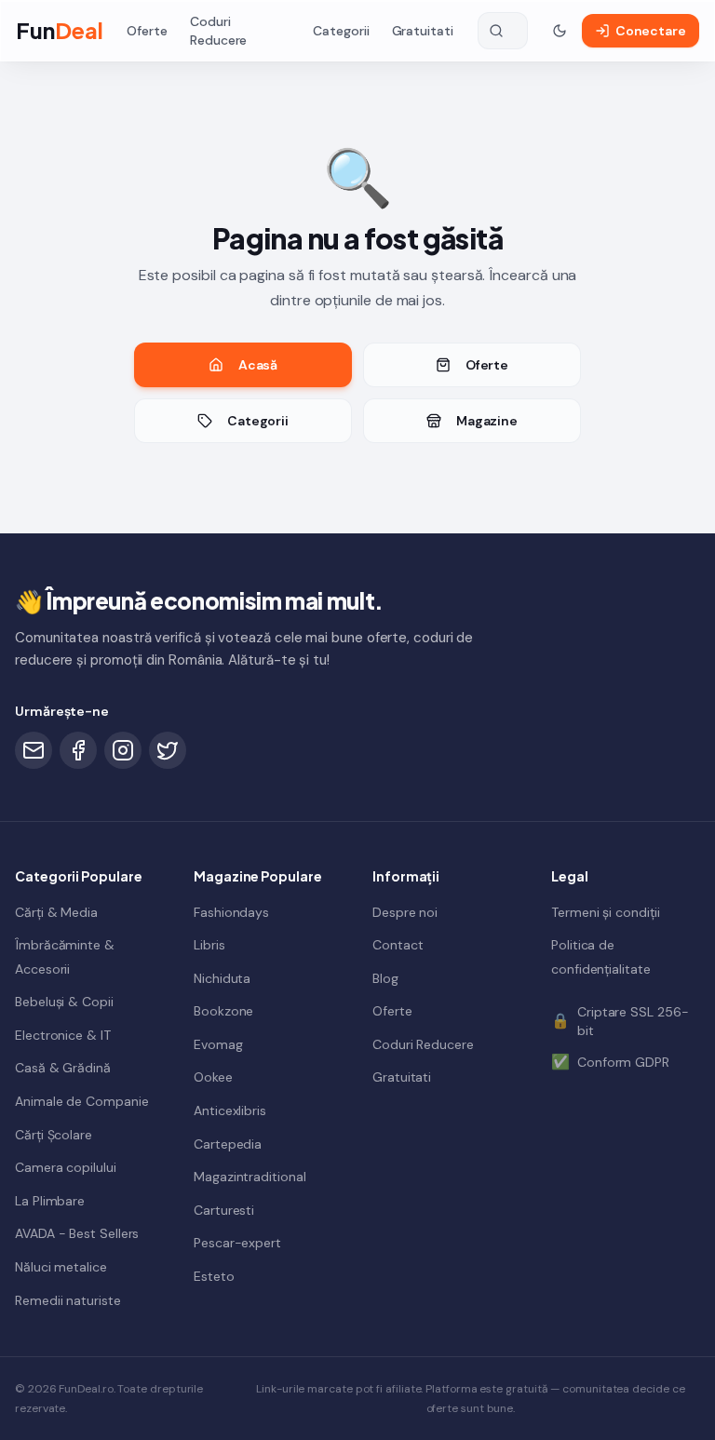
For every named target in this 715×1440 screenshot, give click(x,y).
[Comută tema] (559, 30)
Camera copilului (65, 1167)
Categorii (341, 30)
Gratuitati (422, 30)
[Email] (33, 750)
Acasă (258, 365)
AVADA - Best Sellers (77, 1233)
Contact (397, 944)
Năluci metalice (61, 1266)
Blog (385, 978)
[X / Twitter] (167, 750)
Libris (209, 944)
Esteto (214, 1276)
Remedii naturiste (68, 1300)
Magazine (487, 420)
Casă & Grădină (63, 1067)
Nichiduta (222, 978)
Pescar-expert (237, 1242)
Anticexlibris (230, 1110)
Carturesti (224, 1210)
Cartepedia (228, 1144)
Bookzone (223, 1011)
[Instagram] (123, 750)
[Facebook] (78, 750)
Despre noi (405, 912)
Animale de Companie (81, 1101)
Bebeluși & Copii (64, 1001)
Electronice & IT (63, 1035)
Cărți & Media (56, 912)
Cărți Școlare (53, 1134)
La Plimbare (50, 1200)
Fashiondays (231, 912)
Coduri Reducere (218, 30)
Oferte (147, 30)
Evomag (218, 1044)
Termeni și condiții (605, 912)
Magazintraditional (250, 1176)
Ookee (213, 1077)
